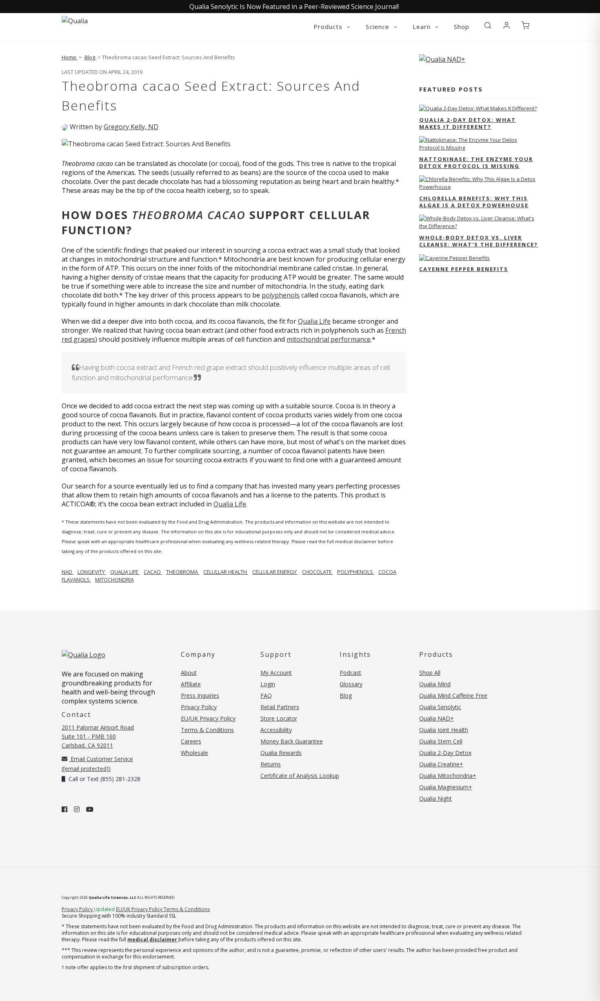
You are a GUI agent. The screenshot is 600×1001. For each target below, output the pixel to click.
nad (67, 572)
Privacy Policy (199, 707)
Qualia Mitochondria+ (447, 775)
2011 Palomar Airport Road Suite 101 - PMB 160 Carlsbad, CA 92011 (98, 736)
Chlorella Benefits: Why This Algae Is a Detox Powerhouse (474, 202)
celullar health (225, 572)
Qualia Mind (435, 684)
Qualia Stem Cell (440, 741)
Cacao (153, 572)
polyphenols (281, 295)
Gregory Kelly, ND (131, 126)
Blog (90, 57)
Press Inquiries (200, 695)
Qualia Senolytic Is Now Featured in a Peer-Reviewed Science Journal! (294, 6)
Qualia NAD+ (436, 718)
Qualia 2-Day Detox (445, 753)
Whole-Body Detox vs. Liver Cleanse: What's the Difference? (478, 241)
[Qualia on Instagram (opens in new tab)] (77, 809)
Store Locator (278, 718)
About (189, 672)
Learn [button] (423, 26)
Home (70, 57)
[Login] (506, 26)
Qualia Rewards (281, 753)
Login (267, 684)
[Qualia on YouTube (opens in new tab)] (89, 809)
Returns (270, 764)
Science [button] (378, 26)
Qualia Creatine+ (441, 764)
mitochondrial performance (329, 339)
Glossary (351, 684)
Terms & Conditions (207, 730)
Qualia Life (314, 321)
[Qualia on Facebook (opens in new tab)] (64, 809)
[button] (488, 25)
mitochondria (114, 579)
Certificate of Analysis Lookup (299, 775)
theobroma (182, 572)
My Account (276, 672)
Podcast (350, 672)
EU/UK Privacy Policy (208, 718)
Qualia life (125, 572)
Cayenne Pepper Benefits (463, 269)
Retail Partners (279, 707)
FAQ (266, 695)
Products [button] (328, 26)
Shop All (429, 672)
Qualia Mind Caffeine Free (453, 695)
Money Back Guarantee (291, 741)
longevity (92, 572)
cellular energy (275, 572)
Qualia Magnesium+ (445, 787)
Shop (461, 26)
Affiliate (191, 684)
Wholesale (194, 753)
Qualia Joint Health (443, 730)
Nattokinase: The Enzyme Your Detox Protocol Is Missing (476, 162)
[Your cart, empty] (525, 25)
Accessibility (276, 730)
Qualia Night (435, 798)
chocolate (317, 572)
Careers (191, 741)
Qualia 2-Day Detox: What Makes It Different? (467, 123)
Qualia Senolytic (440, 707)
